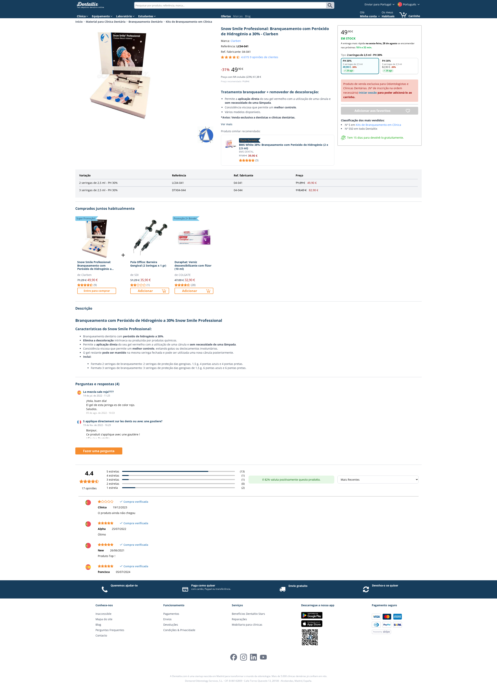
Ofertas (226, 16)
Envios (167, 619)
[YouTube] (263, 657)
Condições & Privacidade (179, 630)
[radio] (360, 66)
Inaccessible (103, 614)
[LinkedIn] (253, 657)
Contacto (101, 635)
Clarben (236, 41)
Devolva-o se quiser (385, 585)
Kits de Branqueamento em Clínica (189, 21)
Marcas (238, 16)
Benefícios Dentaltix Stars (248, 614)
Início (79, 21)
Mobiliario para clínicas (247, 624)
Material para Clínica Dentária (105, 21)
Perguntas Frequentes (110, 630)
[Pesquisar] (331, 5)
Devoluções (170, 624)
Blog (248, 16)
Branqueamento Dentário (146, 21)
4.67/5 (259, 57)
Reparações (239, 619)
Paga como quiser (203, 585)
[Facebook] (233, 657)
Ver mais (226, 124)
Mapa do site (104, 619)
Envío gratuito (298, 586)
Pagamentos (171, 614)
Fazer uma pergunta (99, 451)
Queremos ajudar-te (124, 585)
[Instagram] (243, 657)
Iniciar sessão (368, 92)
